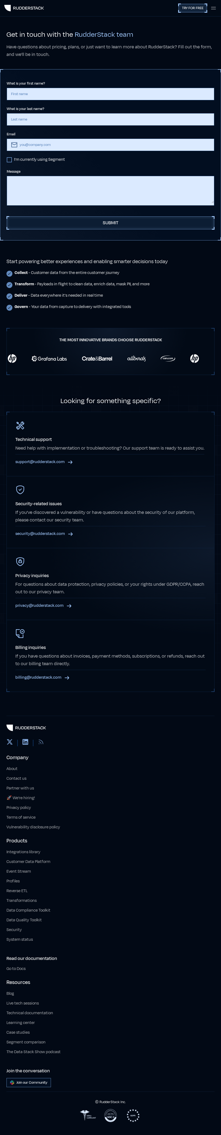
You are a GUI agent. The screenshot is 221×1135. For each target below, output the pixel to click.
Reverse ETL (16, 891)
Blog (10, 993)
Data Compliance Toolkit (28, 910)
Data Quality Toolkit (24, 920)
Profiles (13, 881)
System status (19, 939)
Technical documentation (29, 1013)
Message (13, 171)
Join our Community (31, 1082)
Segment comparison (26, 1042)
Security (14, 930)
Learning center (20, 1023)
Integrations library (23, 852)
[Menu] (213, 8)
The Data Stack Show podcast (33, 1052)
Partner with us (20, 788)
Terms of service (21, 817)
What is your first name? (26, 83)
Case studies (18, 1032)
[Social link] (9, 743)
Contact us (16, 778)
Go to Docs (16, 969)
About (12, 769)
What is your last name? (25, 108)
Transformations (21, 900)
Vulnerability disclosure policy (33, 827)
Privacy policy (18, 808)
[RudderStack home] (24, 8)
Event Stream (18, 871)
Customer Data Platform (28, 862)
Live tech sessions (22, 1003)
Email (11, 134)
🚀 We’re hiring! (20, 798)
